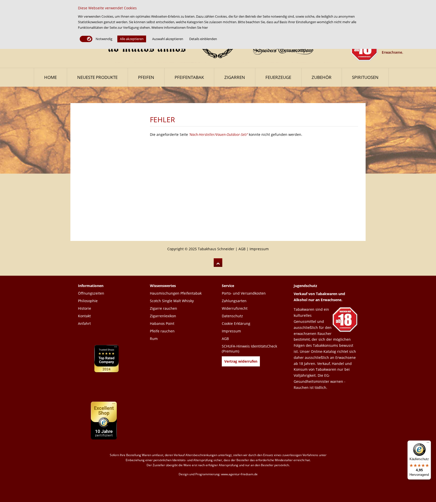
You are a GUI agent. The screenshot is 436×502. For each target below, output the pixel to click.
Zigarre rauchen (163, 308)
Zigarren (234, 77)
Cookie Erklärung (236, 323)
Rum (154, 338)
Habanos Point (162, 323)
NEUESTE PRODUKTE (97, 77)
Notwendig (103, 39)
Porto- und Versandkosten (244, 293)
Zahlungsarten (234, 300)
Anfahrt (84, 323)
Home (50, 77)
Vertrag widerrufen (240, 361)
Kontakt (84, 315)
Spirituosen (365, 77)
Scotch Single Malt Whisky (172, 300)
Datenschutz (232, 315)
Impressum (259, 248)
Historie (84, 308)
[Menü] (428, 444)
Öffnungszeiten (91, 293)
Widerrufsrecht (235, 308)
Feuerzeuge (278, 77)
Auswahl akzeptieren (167, 39)
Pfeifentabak (189, 77)
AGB (242, 248)
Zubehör (322, 77)
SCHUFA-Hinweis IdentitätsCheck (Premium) (249, 349)
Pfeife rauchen (162, 331)
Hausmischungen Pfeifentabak (176, 293)
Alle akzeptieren (132, 39)
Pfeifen (146, 77)
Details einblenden (203, 39)
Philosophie (88, 300)
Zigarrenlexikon (163, 315)
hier (205, 27)
